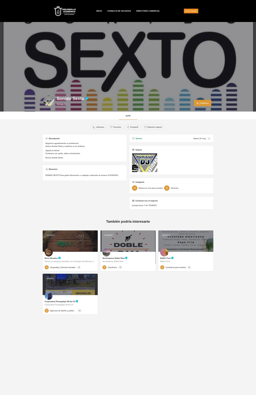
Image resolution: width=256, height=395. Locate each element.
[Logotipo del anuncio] (48, 101)
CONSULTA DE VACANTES (119, 11)
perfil (128, 116)
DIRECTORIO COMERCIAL (148, 11)
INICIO (99, 11)
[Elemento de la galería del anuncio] (144, 162)
